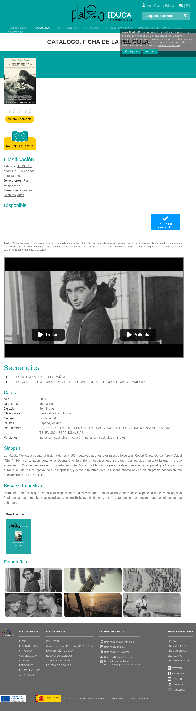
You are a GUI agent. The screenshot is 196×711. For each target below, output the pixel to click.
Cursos (73, 27)
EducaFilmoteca (119, 27)
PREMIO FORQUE (177, 650)
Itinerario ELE (147, 27)
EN (188, 5)
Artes (20, 195)
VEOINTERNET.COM (179, 660)
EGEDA (172, 641)
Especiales (92, 27)
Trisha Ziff (46, 403)
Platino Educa (18, 27)
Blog (59, 27)
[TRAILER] (48, 335)
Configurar (131, 51)
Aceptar (150, 51)
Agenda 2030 (172, 27)
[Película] (138, 335)
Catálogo (43, 27)
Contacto (15, 32)
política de (169, 45)
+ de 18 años (12, 175)
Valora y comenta (20, 119)
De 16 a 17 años (23, 171)
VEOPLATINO (175, 655)
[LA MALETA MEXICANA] (33, 580)
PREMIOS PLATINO (178, 646)
